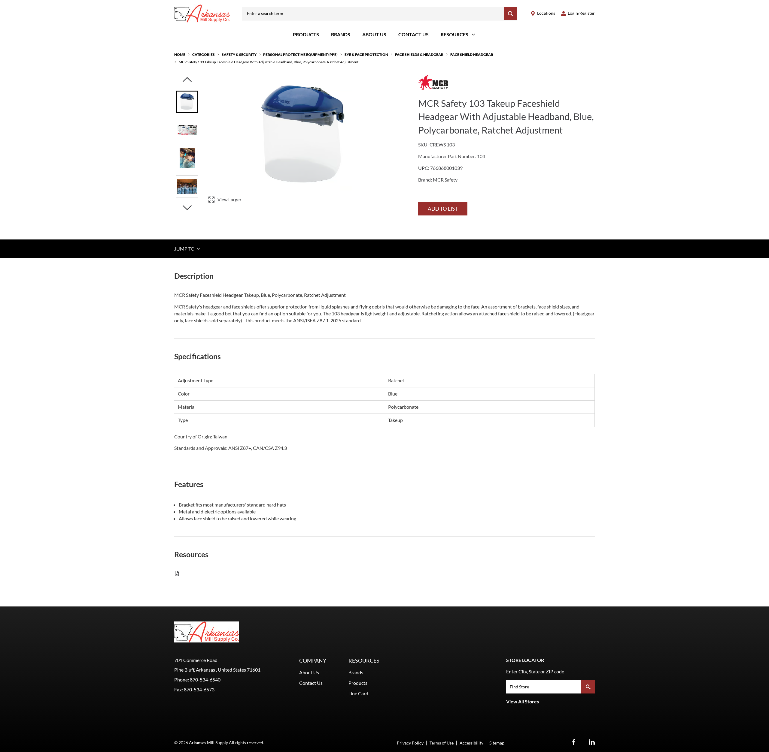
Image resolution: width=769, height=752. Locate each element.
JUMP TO (185, 248)
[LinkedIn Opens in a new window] (592, 742)
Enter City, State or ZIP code (535, 671)
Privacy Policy (410, 742)
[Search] (510, 13)
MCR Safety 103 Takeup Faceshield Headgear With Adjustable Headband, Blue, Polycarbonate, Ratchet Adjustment (268, 62)
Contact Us (413, 34)
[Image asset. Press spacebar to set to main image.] (187, 102)
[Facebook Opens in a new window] (574, 742)
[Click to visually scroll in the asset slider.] (187, 80)
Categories (203, 54)
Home (179, 54)
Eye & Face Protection (366, 54)
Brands (340, 34)
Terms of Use (442, 742)
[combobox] (373, 13)
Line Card (358, 693)
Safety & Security (239, 54)
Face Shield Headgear (471, 54)
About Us (374, 34)
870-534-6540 (205, 679)
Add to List (443, 209)
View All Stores (522, 701)
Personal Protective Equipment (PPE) (300, 54)
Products (306, 34)
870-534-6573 (199, 689)
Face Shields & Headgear (419, 54)
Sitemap (496, 742)
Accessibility (471, 742)
